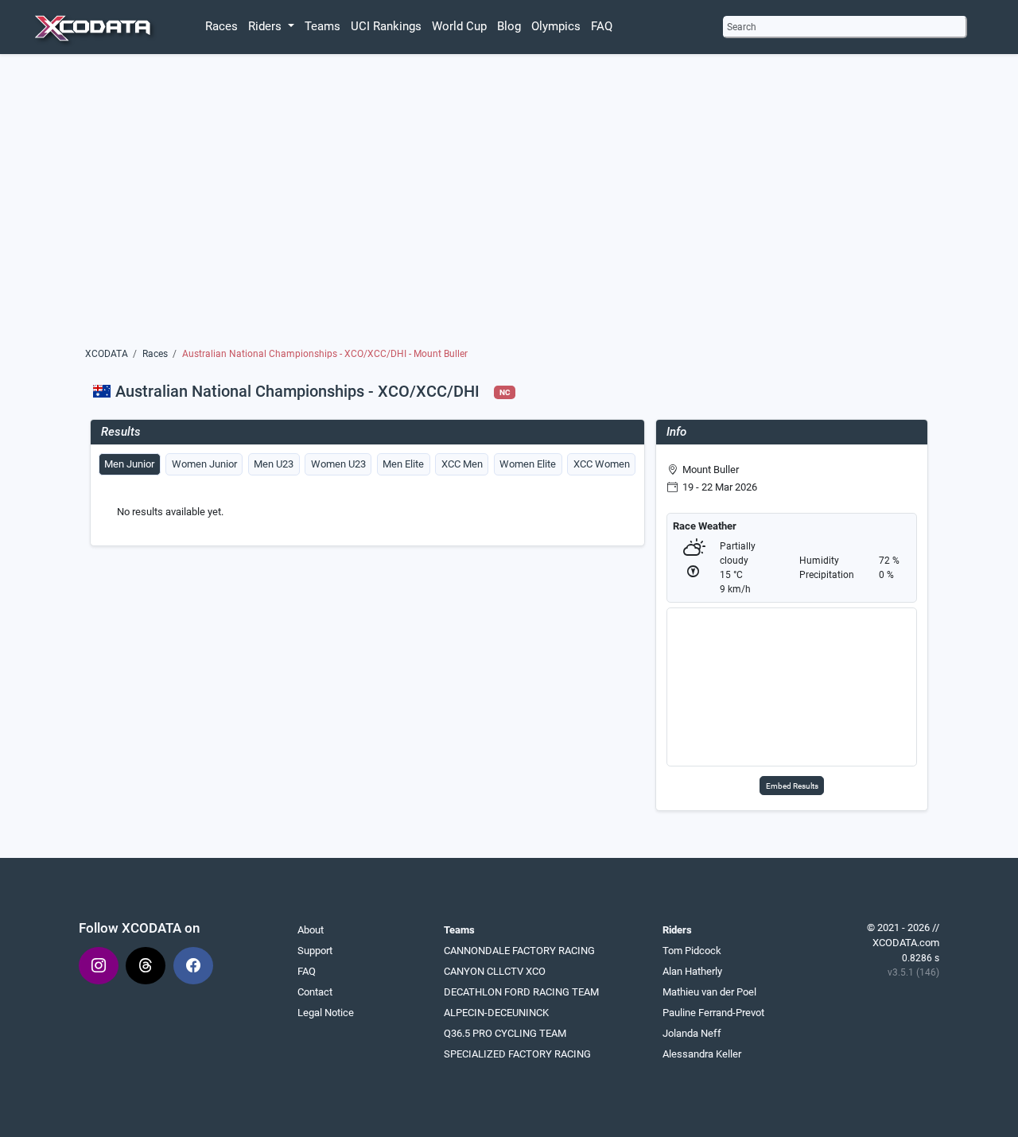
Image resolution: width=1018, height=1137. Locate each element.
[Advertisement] (508, 204)
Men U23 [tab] (273, 464)
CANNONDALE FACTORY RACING (519, 951)
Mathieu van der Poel (709, 992)
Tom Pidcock (691, 951)
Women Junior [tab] (204, 464)
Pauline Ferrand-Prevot (713, 1013)
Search (741, 27)
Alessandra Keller (701, 1054)
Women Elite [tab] (527, 464)
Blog (509, 26)
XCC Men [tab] (462, 464)
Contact (314, 992)
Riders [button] (266, 26)
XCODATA (106, 353)
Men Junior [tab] (129, 464)
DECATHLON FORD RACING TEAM (521, 992)
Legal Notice (325, 1013)
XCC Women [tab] (601, 464)
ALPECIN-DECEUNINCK (496, 1013)
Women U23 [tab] (338, 464)
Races (221, 26)
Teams (322, 26)
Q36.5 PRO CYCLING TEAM (505, 1033)
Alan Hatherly (692, 971)
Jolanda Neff (691, 1033)
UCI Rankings (386, 26)
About (310, 930)
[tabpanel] (367, 512)
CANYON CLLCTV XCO (495, 971)
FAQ (601, 26)
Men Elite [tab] (403, 464)
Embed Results (792, 786)
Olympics (556, 26)
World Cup (459, 26)
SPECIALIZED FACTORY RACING (517, 1054)
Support (314, 951)
